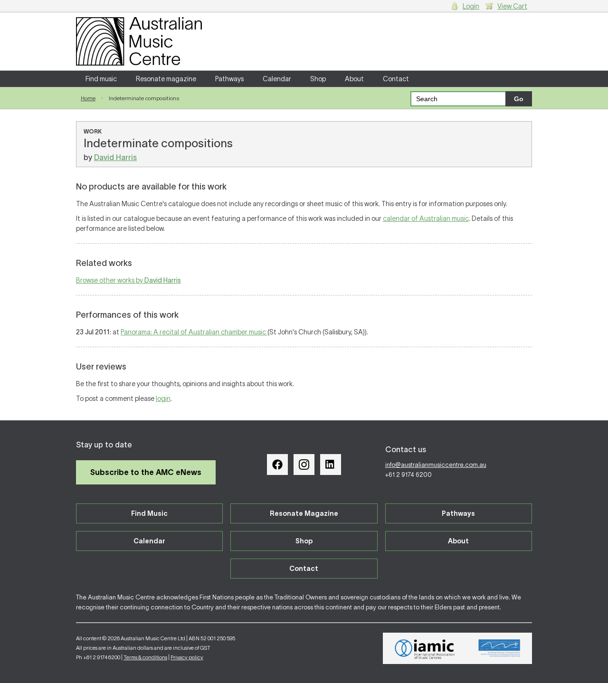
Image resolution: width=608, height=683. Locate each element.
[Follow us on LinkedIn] (330, 464)
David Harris (115, 157)
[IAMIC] (425, 648)
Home (88, 98)
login (163, 398)
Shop (318, 79)
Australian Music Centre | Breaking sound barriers (139, 41)
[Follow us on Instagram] (304, 464)
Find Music (149, 513)
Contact (396, 79)
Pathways (229, 79)
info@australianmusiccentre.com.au (435, 464)
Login (471, 6)
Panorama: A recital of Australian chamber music (194, 332)
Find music (101, 79)
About (354, 79)
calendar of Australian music (426, 218)
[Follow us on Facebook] (277, 464)
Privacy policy (187, 657)
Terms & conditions (145, 657)
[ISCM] (499, 648)
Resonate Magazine (304, 513)
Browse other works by (128, 280)
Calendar (277, 79)
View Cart (512, 6)
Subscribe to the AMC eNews (145, 472)
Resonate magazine (166, 79)
